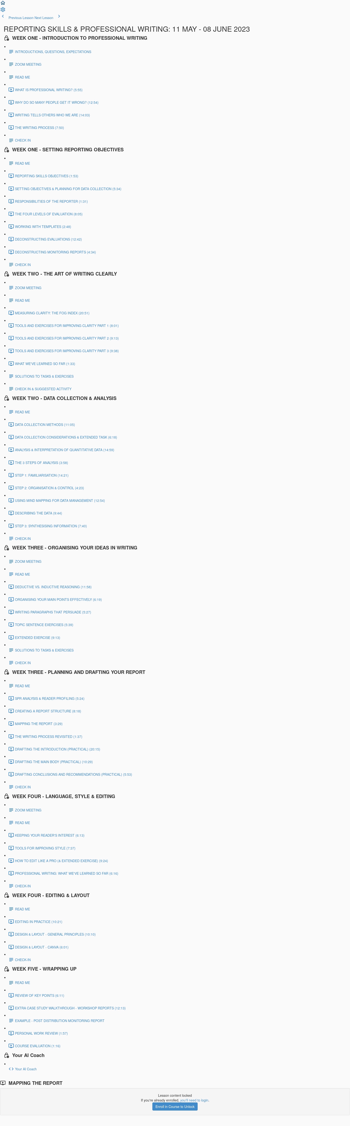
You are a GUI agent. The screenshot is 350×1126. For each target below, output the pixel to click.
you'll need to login (194, 1100)
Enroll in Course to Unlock (175, 1106)
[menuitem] (3, 11)
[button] (3, 4)
